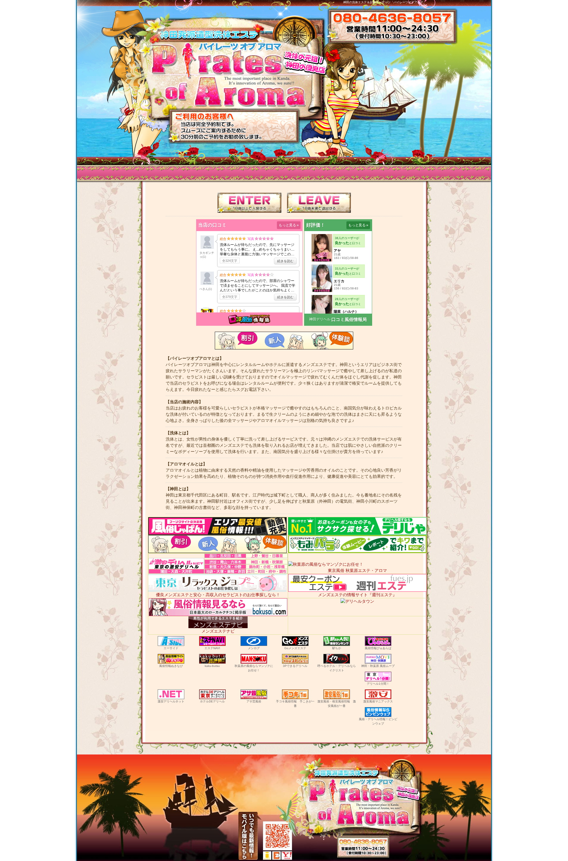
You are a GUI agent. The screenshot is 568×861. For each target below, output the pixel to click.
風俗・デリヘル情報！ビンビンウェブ (378, 721)
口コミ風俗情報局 (349, 319)
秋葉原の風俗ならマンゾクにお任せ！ (254, 668)
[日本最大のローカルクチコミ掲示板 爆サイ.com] (218, 612)
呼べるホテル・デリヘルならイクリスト (336, 668)
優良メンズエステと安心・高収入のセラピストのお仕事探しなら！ (218, 594)
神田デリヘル (319, 319)
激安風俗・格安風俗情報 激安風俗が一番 (336, 703)
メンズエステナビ (218, 631)
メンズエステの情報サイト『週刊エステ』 (357, 594)
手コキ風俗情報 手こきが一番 (295, 703)
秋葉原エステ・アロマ (366, 570)
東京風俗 (336, 570)
